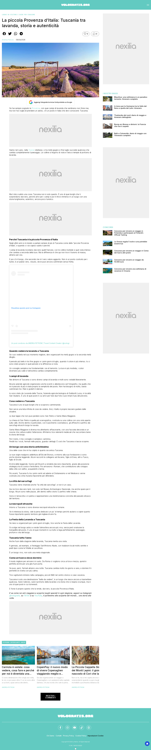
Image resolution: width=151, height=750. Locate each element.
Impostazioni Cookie (95, 736)
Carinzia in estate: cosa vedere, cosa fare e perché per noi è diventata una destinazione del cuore (18, 670)
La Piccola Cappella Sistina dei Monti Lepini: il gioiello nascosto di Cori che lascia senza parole (88, 670)
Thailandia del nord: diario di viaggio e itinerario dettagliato (130, 116)
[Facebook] (59, 726)
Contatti (59, 736)
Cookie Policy (80, 736)
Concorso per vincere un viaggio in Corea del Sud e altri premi (131, 252)
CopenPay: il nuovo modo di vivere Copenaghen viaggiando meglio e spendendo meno (52, 670)
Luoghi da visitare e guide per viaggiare (18, 14)
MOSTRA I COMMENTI (50, 697)
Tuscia (31, 150)
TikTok (26, 595)
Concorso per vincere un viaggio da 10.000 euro (129, 261)
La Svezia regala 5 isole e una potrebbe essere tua (130, 243)
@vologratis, (15, 595)
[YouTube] (73, 726)
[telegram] (21, 35)
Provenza (36, 108)
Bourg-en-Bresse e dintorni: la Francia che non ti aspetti (130, 125)
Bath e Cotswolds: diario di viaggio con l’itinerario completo (130, 134)
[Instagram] (66, 726)
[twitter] (10, 35)
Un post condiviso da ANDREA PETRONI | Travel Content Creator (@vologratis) (42, 343)
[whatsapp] (15, 35)
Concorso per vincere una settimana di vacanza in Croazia (130, 270)
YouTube (38, 595)
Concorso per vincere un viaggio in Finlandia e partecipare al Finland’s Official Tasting (128, 233)
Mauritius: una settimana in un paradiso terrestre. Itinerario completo (130, 98)
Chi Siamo (50, 736)
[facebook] (4, 35)
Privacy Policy (68, 736)
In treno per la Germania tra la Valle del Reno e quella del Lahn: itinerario (130, 107)
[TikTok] (80, 726)
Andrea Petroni (8, 40)
